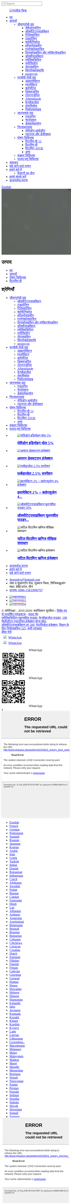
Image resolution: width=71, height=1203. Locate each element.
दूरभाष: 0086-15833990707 (26, 590)
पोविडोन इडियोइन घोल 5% (35, 443)
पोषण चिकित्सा (25, 137)
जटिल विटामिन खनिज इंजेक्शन (37, 558)
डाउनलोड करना (18, 180)
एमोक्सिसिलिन (33, 59)
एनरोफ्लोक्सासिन (34, 49)
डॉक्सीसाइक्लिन (34, 56)
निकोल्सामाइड (33, 109)
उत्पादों (13, 20)
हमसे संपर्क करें (17, 176)
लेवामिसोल (31, 105)
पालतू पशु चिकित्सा (28, 159)
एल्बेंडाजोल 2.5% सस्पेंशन (34, 473)
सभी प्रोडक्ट (34, 628)
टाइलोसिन (31, 38)
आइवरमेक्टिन (32, 81)
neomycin (31, 74)
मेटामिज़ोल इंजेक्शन (46, 624)
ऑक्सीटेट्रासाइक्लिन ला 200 (18, 624)
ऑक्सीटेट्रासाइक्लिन (37, 31)
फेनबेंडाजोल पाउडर (50, 617)
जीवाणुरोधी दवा (25, 24)
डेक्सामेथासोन (33, 123)
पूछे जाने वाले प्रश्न (20, 166)
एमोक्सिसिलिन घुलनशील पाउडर (19, 617)
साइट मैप (33, 614)
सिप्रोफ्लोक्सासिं (34, 70)
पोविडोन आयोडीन (35, 130)
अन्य (27, 152)
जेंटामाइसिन (31, 66)
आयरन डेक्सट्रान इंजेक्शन (35, 458)
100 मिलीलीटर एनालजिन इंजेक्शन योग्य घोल (34, 619)
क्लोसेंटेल (30, 88)
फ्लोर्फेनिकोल (32, 42)
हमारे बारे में (15, 169)
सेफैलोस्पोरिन (33, 28)
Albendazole (33, 98)
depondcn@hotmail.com (24, 579)
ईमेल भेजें (6, 632)
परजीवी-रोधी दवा (26, 77)
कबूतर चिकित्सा (26, 155)
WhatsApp (15, 637)
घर (11, 17)
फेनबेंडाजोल (32, 102)
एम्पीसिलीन (31, 63)
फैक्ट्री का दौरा (26, 173)
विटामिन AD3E (34, 148)
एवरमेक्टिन (31, 84)
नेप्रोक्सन (30, 120)
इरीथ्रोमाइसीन (33, 45)
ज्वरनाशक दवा (25, 113)
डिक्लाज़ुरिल (32, 91)
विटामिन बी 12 (33, 141)
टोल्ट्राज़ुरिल (32, 95)
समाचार (13, 162)
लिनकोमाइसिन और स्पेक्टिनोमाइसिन (45, 52)
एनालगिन (30, 116)
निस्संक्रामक (24, 127)
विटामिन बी (31, 144)
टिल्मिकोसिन (32, 35)
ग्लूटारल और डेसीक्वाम (38, 134)
